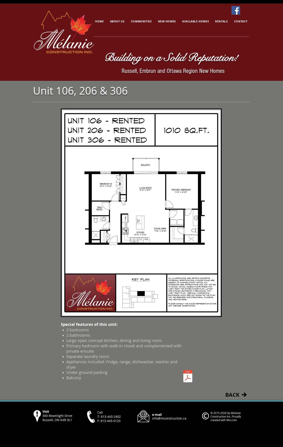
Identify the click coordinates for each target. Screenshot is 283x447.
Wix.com (231, 420)
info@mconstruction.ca (169, 418)
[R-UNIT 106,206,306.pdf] (187, 376)
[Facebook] (235, 10)
